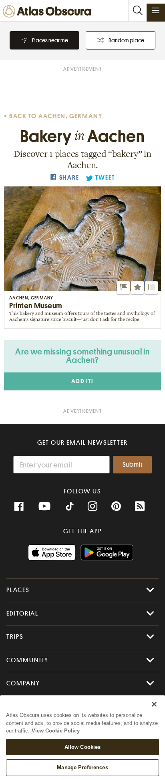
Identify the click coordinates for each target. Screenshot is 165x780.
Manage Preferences (82, 767)
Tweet (105, 178)
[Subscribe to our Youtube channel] (44, 506)
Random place (126, 40)
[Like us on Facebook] (19, 506)
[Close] (154, 704)
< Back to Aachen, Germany (53, 116)
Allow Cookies (82, 747)
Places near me (50, 40)
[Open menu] (155, 10)
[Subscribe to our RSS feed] (140, 506)
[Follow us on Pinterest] (116, 506)
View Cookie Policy (56, 731)
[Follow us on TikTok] (69, 507)
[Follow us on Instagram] (92, 506)
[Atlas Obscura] (49, 12)
